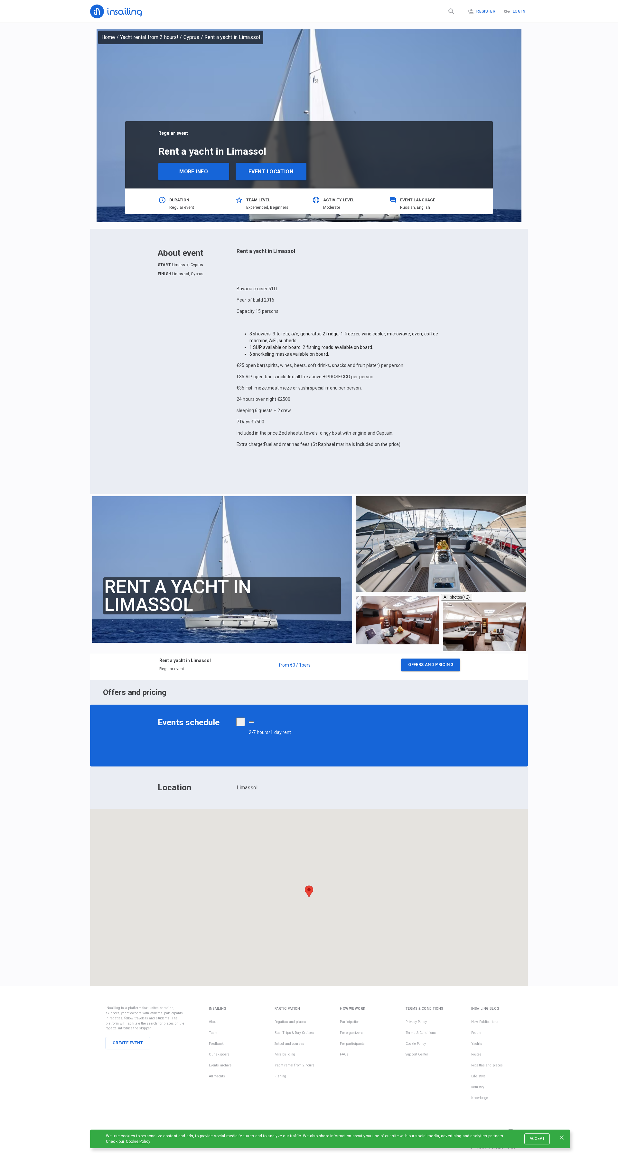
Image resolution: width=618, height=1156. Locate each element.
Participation (350, 1022)
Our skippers (219, 1054)
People (476, 1033)
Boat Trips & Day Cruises (294, 1033)
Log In (519, 11)
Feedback (216, 1044)
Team (213, 1033)
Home (108, 37)
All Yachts (217, 1076)
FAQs (344, 1054)
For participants (352, 1044)
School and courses (289, 1044)
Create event (128, 1042)
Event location (270, 172)
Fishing (280, 1076)
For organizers (351, 1033)
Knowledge (479, 1098)
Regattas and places (290, 1022)
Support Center (417, 1054)
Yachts (476, 1044)
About (213, 1022)
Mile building (285, 1054)
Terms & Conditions (421, 1033)
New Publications (484, 1022)
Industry (477, 1087)
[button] (309, 666)
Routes (476, 1054)
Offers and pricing (430, 664)
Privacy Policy (416, 1022)
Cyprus (191, 37)
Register (485, 11)
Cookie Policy (138, 1141)
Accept (537, 1138)
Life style (478, 1076)
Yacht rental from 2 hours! (149, 37)
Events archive (220, 1065)
